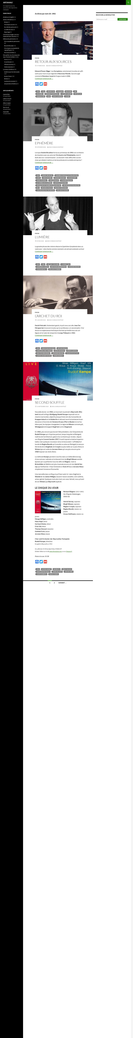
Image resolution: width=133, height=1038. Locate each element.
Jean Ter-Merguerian (43, 353)
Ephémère (44, 143)
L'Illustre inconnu (9, 64)
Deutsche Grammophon (58, 266)
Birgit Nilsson (67, 569)
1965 (43, 264)
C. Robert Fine (66, 264)
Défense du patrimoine (9, 39)
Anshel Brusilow (47, 175)
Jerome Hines (69, 571)
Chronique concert (9, 24)
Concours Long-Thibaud (44, 350)
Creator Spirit (47, 177)
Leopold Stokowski (60, 182)
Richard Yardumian (61, 187)
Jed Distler (78, 94)
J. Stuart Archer (67, 94)
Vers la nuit (6, 107)
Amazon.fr (69, 551)
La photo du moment (9, 81)
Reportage (7, 32)
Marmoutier (40, 96)
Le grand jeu (6, 94)
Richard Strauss (47, 187)
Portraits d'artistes (9, 52)
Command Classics (42, 266)
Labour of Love (7, 98)
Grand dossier (8, 62)
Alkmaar (60, 91)
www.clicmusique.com (55, 551)
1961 (38, 91)
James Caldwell (42, 180)
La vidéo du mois (8, 29)
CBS (75, 91)
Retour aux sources (53, 61)
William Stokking (62, 190)
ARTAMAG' (8, 2)
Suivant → (62, 583)
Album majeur (7, 103)
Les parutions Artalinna (10, 83)
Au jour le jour (8, 76)
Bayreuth (57, 569)
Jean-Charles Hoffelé (55, 65)
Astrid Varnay (46, 569)
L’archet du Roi (48, 316)
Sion (48, 96)
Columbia (40, 94)
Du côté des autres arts (10, 27)
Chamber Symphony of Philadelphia (67, 175)
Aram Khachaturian (48, 348)
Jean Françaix (54, 180)
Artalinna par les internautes (11, 72)
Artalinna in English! (8, 17)
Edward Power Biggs (52, 94)
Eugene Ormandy (60, 177)
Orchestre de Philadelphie (71, 185)
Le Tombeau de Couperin (44, 182)
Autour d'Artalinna (8, 19)
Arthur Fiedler (62, 348)
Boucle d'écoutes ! (9, 45)
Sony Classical (57, 96)
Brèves (6, 22)
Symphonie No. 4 (41, 269)
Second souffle (49, 402)
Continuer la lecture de (44, 78)
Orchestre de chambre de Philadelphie (48, 185)
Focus (37, 58)
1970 (43, 91)
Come (38, 177)
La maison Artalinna (8, 69)
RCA (38, 187)
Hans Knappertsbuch (43, 571)
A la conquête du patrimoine (11, 41)
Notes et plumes (8, 67)
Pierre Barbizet (58, 355)
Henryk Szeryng (72, 350)
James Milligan (57, 571)
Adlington (50, 91)
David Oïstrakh (59, 350)
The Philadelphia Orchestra (45, 190)
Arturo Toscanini (53, 264)
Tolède (67, 96)
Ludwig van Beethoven (44, 355)
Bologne (68, 91)
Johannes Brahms (66, 180)
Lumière (42, 237)
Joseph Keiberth (42, 574)
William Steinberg (54, 269)
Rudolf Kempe (53, 574)
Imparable (6, 111)
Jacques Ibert (72, 177)
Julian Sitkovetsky (72, 353)
